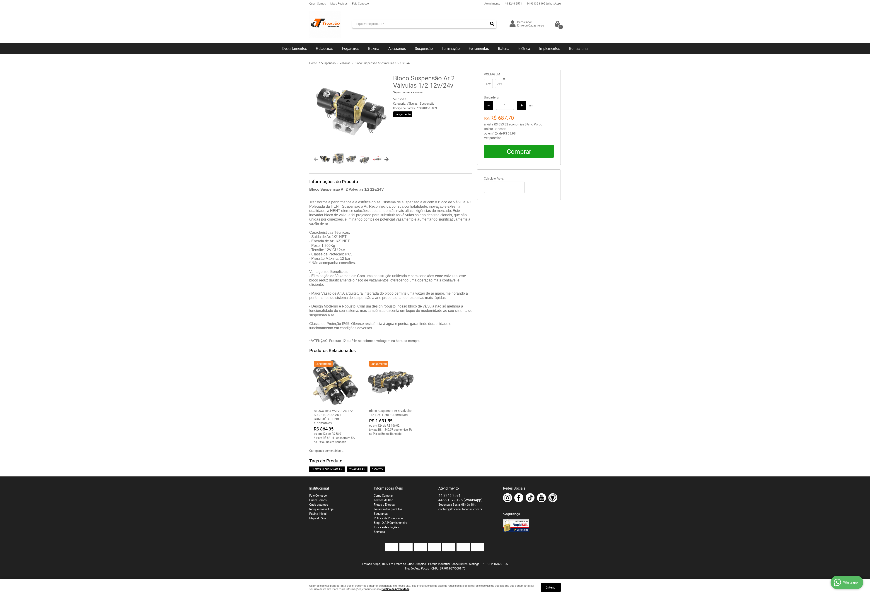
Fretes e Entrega (384, 504)
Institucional (319, 488)
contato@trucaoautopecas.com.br (460, 509)
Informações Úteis (388, 488)
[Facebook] (518, 497)
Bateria (503, 48)
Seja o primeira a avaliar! (408, 92)
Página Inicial (317, 514)
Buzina (373, 48)
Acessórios (397, 48)
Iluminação (451, 48)
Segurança (381, 514)
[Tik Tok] (530, 497)
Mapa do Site (317, 518)
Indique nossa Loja (321, 509)
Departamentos (294, 48)
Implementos (549, 48)
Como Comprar (383, 495)
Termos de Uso (383, 500)
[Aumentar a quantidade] (521, 105)
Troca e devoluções (386, 527)
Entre (520, 25)
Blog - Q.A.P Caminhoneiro (390, 523)
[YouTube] (541, 497)
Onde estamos (318, 504)
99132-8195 (544, 3)
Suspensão (424, 48)
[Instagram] (507, 497)
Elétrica (524, 48)
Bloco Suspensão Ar (327, 469)
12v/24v (377, 469)
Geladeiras (324, 48)
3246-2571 (513, 3)
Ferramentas (479, 48)
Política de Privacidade (388, 518)
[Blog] (552, 497)
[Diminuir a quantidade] (488, 105)
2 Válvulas (357, 469)
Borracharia (578, 48)
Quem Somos (317, 3)
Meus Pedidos (339, 3)
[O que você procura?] (492, 24)
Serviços (379, 532)
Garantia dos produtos (388, 509)
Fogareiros (350, 48)
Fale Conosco (360, 3)
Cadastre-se (536, 25)
